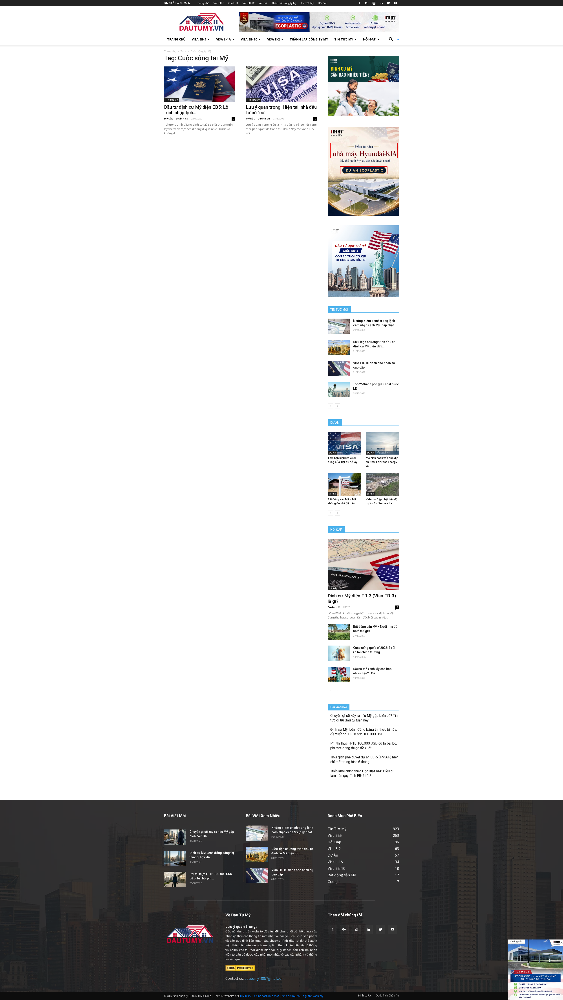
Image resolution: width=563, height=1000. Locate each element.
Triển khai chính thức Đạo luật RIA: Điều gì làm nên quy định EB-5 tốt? (361, 773)
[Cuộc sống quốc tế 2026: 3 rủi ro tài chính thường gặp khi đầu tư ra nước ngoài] (339, 653)
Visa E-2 (263, 3)
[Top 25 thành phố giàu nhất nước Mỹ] (339, 389)
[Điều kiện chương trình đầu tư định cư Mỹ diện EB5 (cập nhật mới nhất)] (339, 347)
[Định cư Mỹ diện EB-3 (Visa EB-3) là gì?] (363, 564)
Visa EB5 (335, 835)
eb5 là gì (301, 996)
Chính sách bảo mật (266, 996)
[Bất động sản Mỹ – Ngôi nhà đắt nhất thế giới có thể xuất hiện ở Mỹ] (339, 632)
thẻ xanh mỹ (315, 996)
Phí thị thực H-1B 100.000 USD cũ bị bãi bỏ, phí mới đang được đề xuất (363, 745)
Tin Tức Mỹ (307, 3)
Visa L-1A (233, 3)
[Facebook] (359, 3)
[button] (392, 39)
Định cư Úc (364, 995)
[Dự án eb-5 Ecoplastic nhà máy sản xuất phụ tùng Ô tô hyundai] (535, 969)
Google (334, 881)
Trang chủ (203, 3)
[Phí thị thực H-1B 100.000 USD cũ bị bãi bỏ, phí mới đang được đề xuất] (175, 879)
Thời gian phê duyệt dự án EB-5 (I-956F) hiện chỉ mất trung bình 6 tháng (364, 759)
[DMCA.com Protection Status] (240, 967)
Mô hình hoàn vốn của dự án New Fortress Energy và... (382, 462)
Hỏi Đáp (322, 3)
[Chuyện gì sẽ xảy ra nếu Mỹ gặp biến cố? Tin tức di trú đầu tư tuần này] (175, 837)
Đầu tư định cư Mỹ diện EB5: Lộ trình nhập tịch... (196, 110)
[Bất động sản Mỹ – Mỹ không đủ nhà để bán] (344, 484)
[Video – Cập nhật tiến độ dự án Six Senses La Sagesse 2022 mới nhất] (382, 484)
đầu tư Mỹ (271, 931)
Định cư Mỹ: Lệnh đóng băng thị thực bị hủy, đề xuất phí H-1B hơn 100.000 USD (363, 731)
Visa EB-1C (248, 3)
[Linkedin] (381, 3)
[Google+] (366, 3)
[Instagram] (374, 3)
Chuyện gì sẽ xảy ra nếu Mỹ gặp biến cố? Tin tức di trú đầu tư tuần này (364, 718)
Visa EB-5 (219, 3)
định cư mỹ (288, 996)
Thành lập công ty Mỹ (284, 3)
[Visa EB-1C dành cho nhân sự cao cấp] (339, 368)
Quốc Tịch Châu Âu (387, 995)
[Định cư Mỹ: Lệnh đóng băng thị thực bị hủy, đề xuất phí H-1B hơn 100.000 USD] (175, 858)
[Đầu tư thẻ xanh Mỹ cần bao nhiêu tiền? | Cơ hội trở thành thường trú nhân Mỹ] (339, 674)
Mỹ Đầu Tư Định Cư (176, 118)
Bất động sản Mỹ (342, 875)
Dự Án (332, 452)
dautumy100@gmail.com (265, 978)
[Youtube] (395, 3)
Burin (331, 607)
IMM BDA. (245, 996)
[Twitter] (388, 3)
